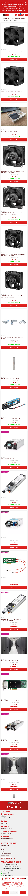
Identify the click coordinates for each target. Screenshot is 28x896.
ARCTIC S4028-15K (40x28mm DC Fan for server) (11, 91)
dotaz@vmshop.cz (6, 833)
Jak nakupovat (5, 845)
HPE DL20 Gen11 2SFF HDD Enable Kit (9, 660)
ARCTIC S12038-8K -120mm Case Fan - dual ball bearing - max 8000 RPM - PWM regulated (13, 296)
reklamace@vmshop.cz (7, 838)
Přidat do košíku (14, 60)
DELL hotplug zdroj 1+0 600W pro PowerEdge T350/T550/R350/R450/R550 (11, 620)
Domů (2, 18)
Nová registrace (5, 855)
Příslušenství (20, 18)
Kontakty (3, 849)
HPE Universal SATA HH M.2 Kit (8, 579)
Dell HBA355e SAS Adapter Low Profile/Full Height (12, 700)
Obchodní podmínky (6, 853)
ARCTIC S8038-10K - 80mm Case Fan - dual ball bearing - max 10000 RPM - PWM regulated (13, 213)
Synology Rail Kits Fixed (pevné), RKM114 (10, 378)
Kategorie (7, 18)
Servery (14, 18)
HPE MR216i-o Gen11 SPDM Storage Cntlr (10, 780)
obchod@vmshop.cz (6, 828)
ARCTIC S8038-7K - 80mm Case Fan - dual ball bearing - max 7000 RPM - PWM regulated (13, 172)
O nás (2, 847)
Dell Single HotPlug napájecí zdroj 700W (9, 499)
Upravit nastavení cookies (8, 858)
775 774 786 (4, 823)
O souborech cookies (6, 857)
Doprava (3, 851)
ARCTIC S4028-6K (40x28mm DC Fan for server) (11, 51)
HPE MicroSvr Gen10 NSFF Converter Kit (9, 131)
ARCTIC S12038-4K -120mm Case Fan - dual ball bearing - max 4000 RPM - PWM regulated (13, 255)
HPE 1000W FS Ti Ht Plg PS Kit (8, 458)
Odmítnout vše (5, 892)
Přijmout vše (23, 892)
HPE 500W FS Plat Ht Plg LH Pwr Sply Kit (10, 539)
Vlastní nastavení (14, 892)
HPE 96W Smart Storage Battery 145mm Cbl (10, 418)
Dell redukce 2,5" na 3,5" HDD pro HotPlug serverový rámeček (12, 338)
